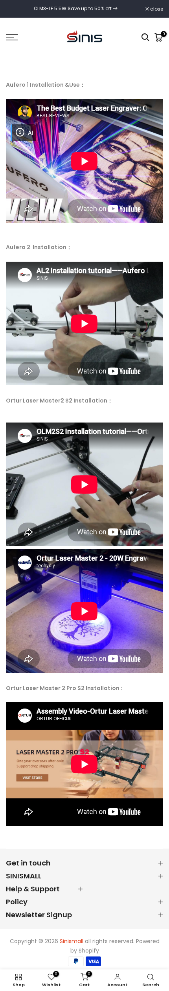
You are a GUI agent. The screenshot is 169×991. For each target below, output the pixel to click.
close (156, 9)
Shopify (89, 951)
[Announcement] (75, 9)
